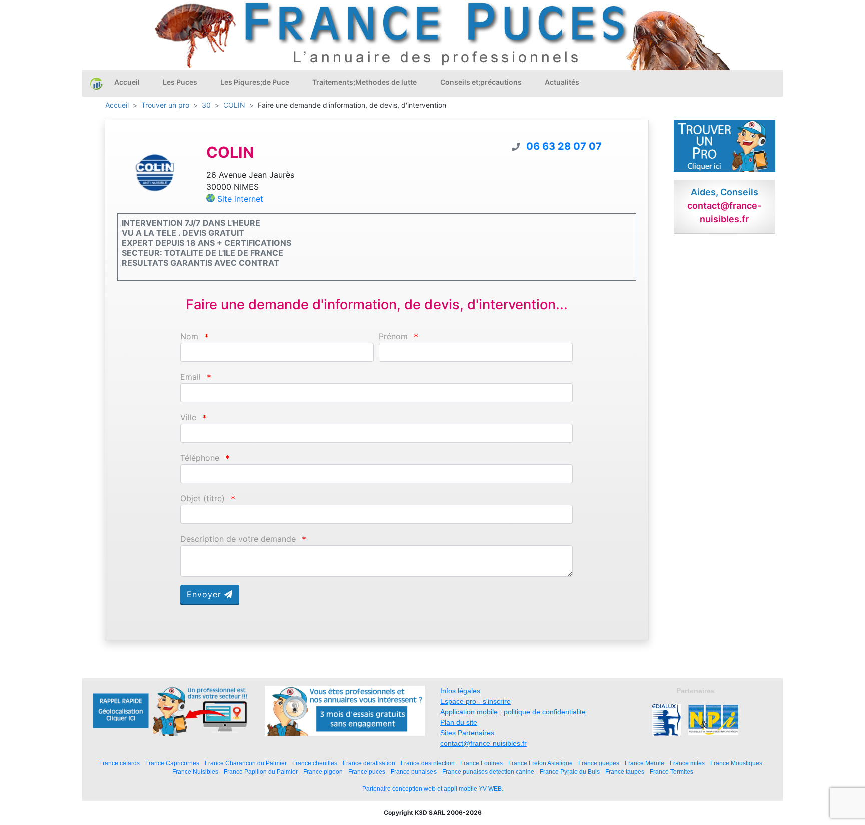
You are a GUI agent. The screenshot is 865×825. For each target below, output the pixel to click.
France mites (687, 763)
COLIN (234, 105)
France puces (366, 771)
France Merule (644, 763)
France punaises (414, 771)
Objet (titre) (202, 498)
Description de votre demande (238, 539)
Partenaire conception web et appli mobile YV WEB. (432, 788)
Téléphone (199, 458)
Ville (188, 417)
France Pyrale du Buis (570, 771)
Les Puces (180, 82)
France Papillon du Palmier (261, 771)
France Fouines (481, 763)
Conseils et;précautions (481, 82)
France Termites (671, 771)
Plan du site (458, 722)
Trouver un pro (165, 105)
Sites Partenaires (467, 733)
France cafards (119, 763)
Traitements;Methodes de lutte (364, 82)
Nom (189, 336)
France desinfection (428, 763)
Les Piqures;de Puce (254, 82)
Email (190, 377)
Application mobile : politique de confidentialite (513, 712)
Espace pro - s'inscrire (475, 701)
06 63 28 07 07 (564, 146)
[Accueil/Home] (96, 83)
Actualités (562, 82)
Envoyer (205, 594)
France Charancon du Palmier (246, 763)
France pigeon (323, 771)
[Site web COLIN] (154, 172)
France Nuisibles (195, 771)
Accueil (127, 82)
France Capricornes (172, 763)
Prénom (393, 336)
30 (206, 105)
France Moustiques (736, 763)
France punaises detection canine (488, 771)
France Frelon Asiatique (540, 763)
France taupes (624, 771)
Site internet (240, 199)
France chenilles (314, 763)
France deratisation (369, 763)
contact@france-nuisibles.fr (483, 743)
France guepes (598, 763)
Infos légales (460, 691)
